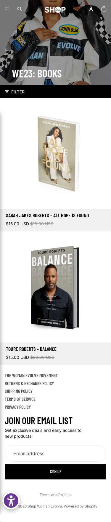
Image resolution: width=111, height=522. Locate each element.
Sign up (55, 471)
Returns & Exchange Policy (29, 383)
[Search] (19, 8)
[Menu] (7, 9)
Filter (18, 91)
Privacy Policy (18, 406)
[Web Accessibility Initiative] (11, 500)
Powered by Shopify (80, 506)
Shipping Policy (19, 391)
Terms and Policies (55, 494)
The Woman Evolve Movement (31, 375)
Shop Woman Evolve (45, 506)
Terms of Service (20, 398)
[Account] (90, 8)
